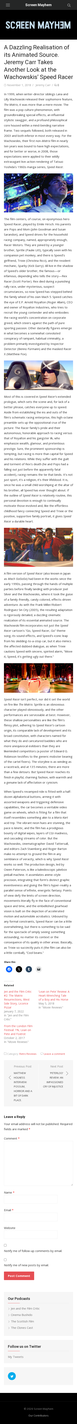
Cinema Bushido (21, 1315)
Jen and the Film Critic (25, 1308)
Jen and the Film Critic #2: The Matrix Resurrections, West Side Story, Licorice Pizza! (18, 999)
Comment (12, 1138)
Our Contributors (38, 1415)
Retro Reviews (28, 1054)
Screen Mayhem (38, 5)
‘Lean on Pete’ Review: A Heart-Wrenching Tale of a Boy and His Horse (53, 995)
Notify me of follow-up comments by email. (33, 1251)
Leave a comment (54, 1054)
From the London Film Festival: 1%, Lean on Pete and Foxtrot (18, 1030)
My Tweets (15, 1357)
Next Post (53, 1076)
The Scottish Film (22, 1321)
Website (9, 1228)
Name (9, 1192)
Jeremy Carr (43, 85)
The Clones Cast (22, 1328)
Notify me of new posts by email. (26, 1265)
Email (8, 1210)
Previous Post (23, 1083)
